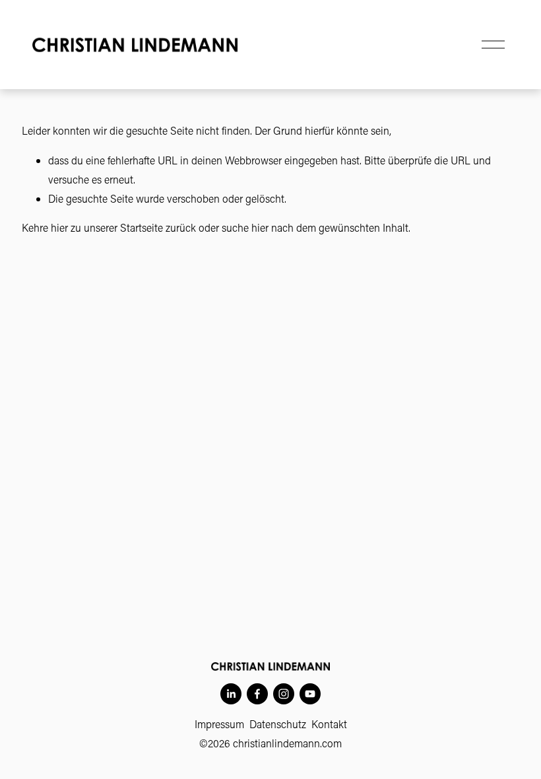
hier (59, 227)
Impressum (219, 724)
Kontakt (329, 724)
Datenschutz (277, 724)
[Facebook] (257, 693)
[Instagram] (283, 693)
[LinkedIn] (230, 693)
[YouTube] (310, 693)
